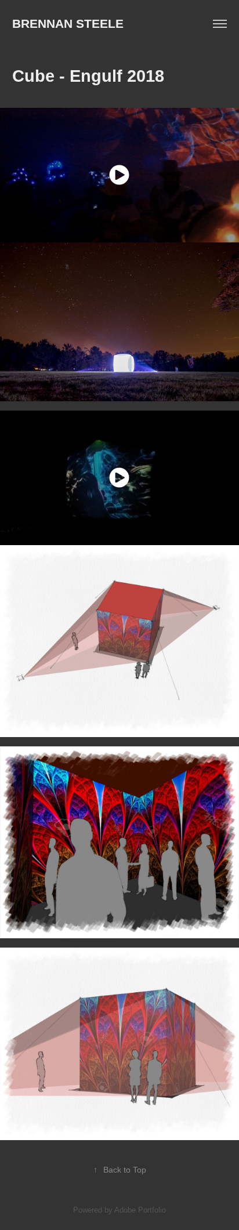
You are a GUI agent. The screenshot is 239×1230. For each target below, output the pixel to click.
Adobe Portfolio (140, 1210)
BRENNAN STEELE (68, 23)
